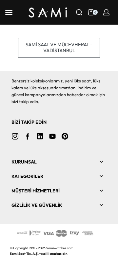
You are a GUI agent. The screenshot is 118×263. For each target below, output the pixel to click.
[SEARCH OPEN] (79, 12)
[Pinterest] (65, 136)
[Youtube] (52, 136)
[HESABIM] (106, 12)
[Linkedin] (40, 136)
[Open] (9, 12)
